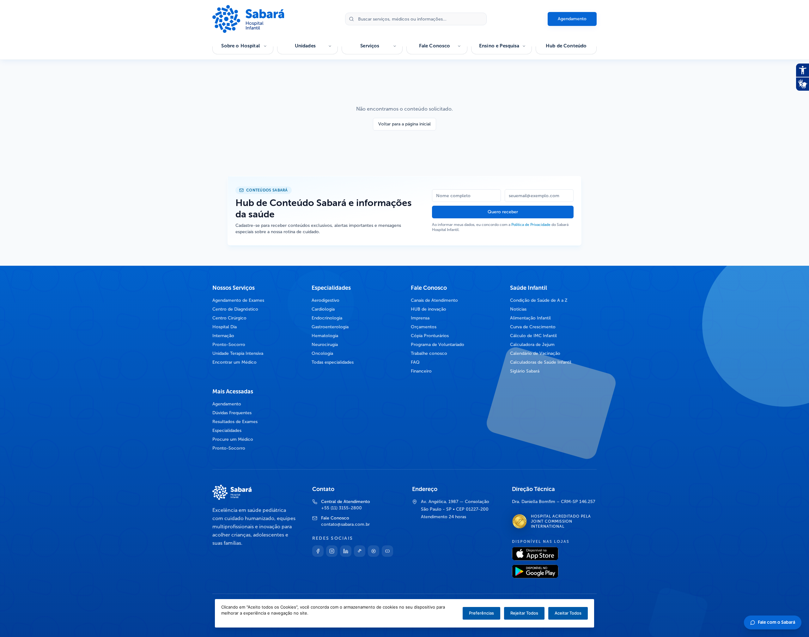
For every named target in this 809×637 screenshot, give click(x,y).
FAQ (415, 362)
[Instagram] (332, 551)
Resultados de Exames (235, 421)
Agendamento (572, 18)
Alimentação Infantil (530, 318)
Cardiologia (323, 309)
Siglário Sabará (524, 371)
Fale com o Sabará (776, 622)
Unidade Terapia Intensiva (237, 353)
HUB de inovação (428, 309)
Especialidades (226, 430)
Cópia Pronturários (430, 335)
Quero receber (503, 212)
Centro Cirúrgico (229, 318)
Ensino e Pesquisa (499, 46)
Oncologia (322, 353)
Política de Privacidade (530, 224)
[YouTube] (387, 551)
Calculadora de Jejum (532, 344)
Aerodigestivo (325, 300)
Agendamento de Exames (238, 300)
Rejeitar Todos (524, 613)
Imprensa (420, 318)
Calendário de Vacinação (535, 353)
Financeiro (421, 371)
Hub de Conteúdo (566, 46)
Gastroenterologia (330, 327)
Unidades (305, 46)
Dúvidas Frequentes (232, 413)
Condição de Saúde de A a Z (539, 300)
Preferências (481, 613)
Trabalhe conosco (429, 353)
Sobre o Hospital (240, 46)
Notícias (518, 309)
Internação (223, 335)
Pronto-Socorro (228, 344)
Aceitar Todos (568, 613)
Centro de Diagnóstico (235, 309)
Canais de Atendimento (434, 300)
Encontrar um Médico (234, 362)
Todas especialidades (333, 362)
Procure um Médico (232, 439)
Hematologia (325, 335)
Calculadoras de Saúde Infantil (540, 362)
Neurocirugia (325, 344)
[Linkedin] (345, 551)
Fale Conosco (434, 46)
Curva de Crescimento (533, 327)
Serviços (369, 46)
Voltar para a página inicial (404, 124)
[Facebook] (318, 551)
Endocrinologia (327, 318)
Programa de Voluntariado (437, 344)
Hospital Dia (224, 327)
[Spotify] (373, 551)
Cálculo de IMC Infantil (533, 335)
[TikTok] (359, 551)
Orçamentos (423, 327)
